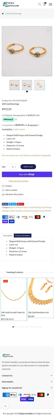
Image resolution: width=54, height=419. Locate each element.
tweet (14, 204)
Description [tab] (7, 235)
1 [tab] (27, 91)
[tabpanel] (14, 85)
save (21, 204)
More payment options (18, 181)
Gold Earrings (35, 207)
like (5, 204)
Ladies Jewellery (16, 211)
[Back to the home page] (3, 13)
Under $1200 (45, 211)
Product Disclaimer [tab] (22, 235)
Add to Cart (28, 167)
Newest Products (31, 211)
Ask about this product (14, 194)
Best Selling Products (20, 207)
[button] (27, 125)
